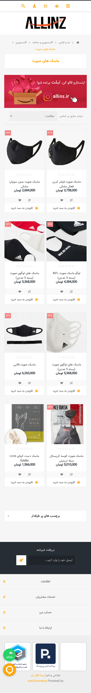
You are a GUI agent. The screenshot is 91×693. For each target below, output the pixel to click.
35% (50, 224)
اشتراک (21, 560)
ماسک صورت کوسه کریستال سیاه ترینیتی (66, 458)
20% (8, 224)
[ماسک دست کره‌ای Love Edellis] (24, 424)
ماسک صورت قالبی (24, 364)
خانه (78, 42)
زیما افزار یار (38, 675)
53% (8, 316)
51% (50, 133)
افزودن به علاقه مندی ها (61, 200)
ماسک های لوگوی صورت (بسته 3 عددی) (24, 275)
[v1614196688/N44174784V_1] (67, 150)
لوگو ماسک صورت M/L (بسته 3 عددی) (66, 275)
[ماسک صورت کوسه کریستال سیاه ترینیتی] (67, 424)
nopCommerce (37, 681)
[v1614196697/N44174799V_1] (24, 150)
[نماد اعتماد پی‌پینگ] (46, 667)
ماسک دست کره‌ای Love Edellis (24, 458)
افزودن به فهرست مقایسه (71, 200)
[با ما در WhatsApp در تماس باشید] (9, 655)
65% (8, 133)
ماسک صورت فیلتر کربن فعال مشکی (66, 184)
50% (50, 407)
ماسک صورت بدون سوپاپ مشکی (24, 184)
